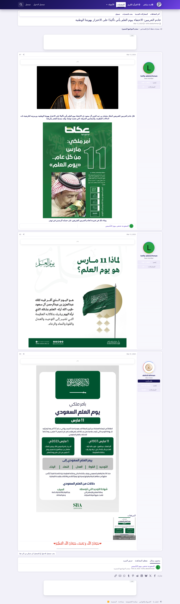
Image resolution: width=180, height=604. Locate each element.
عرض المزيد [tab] (128, 560)
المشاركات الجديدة (141, 14)
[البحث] (21, 4)
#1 (20, 55)
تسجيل (117, 14)
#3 (20, 354)
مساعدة (121, 602)
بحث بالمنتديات (127, 14)
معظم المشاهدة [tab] (141, 560)
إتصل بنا (155, 602)
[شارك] (23, 54)
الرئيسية (114, 602)
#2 (20, 234)
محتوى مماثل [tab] (155, 560)
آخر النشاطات (155, 14)
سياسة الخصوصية (132, 602)
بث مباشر (147, 4)
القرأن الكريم (133, 4)
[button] (106, 4)
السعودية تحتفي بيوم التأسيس (117, 226)
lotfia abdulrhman (152, 23)
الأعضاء (111, 4)
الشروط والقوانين (145, 602)
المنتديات (121, 4)
